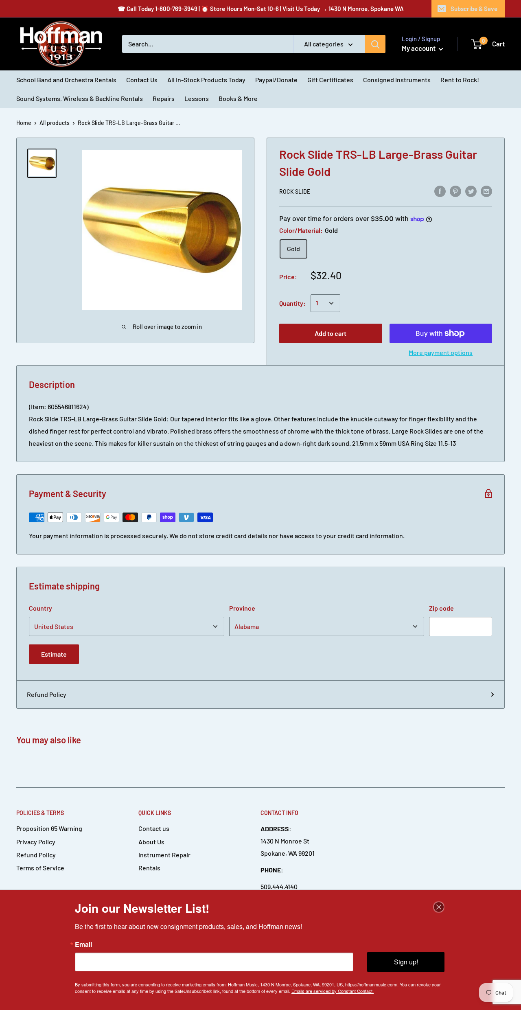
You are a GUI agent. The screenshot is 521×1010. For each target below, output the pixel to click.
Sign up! (406, 961)
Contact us (153, 828)
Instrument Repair (164, 855)
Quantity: (292, 303)
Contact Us (142, 79)
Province (242, 608)
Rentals (149, 868)
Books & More (238, 98)
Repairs (164, 98)
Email (83, 944)
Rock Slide (294, 191)
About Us (151, 842)
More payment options (441, 352)
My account (419, 48)
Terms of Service (40, 868)
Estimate (54, 654)
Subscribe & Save (474, 8)
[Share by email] (486, 190)
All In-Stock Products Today (206, 79)
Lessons (196, 98)
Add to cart (330, 333)
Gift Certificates (330, 79)
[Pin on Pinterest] (455, 190)
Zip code (441, 608)
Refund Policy (46, 694)
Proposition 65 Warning (49, 828)
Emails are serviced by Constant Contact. (332, 991)
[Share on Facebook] (440, 190)
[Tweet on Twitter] (471, 190)
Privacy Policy (35, 842)
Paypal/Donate (276, 79)
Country (40, 608)
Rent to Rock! (459, 79)
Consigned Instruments (397, 79)
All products (54, 122)
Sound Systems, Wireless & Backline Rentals (79, 98)
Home (23, 122)
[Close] (439, 907)
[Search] (375, 44)
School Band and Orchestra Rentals (66, 79)
